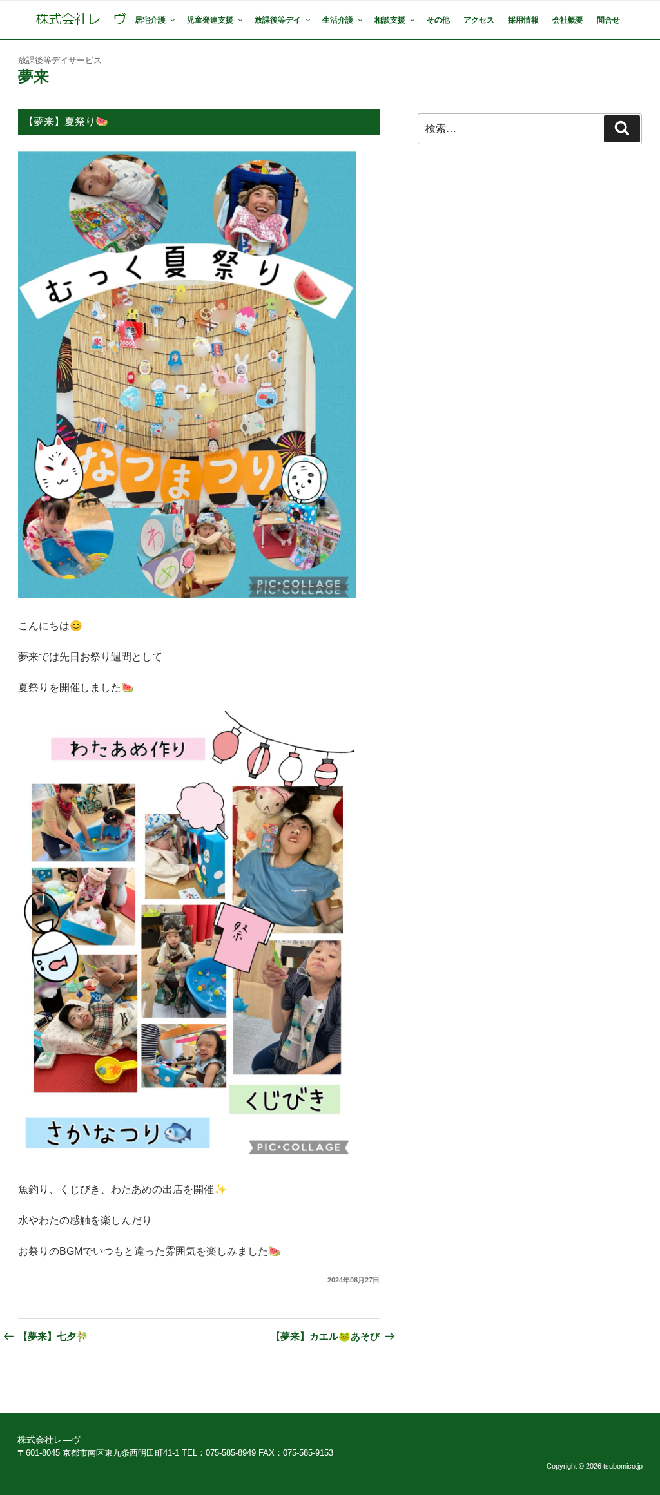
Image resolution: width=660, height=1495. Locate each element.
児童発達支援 (210, 19)
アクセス (478, 19)
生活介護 (337, 19)
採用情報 (523, 19)
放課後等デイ (278, 19)
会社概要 (567, 19)
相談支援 (389, 19)
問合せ (608, 19)
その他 (438, 19)
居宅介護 (150, 19)
